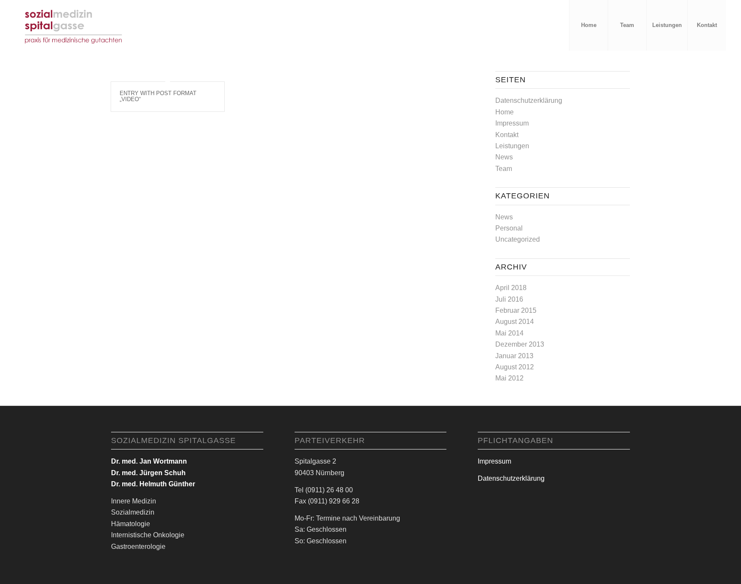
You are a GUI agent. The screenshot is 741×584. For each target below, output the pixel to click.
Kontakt (506, 134)
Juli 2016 (509, 299)
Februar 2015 (515, 310)
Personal (509, 228)
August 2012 (514, 367)
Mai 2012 (509, 378)
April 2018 (511, 287)
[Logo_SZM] (74, 25)
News (504, 157)
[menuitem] (588, 25)
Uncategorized (517, 239)
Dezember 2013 (519, 344)
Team (503, 168)
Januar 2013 (514, 355)
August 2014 (514, 321)
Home (504, 112)
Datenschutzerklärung (528, 100)
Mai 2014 (509, 333)
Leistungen (512, 146)
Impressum (512, 123)
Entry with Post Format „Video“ (158, 96)
